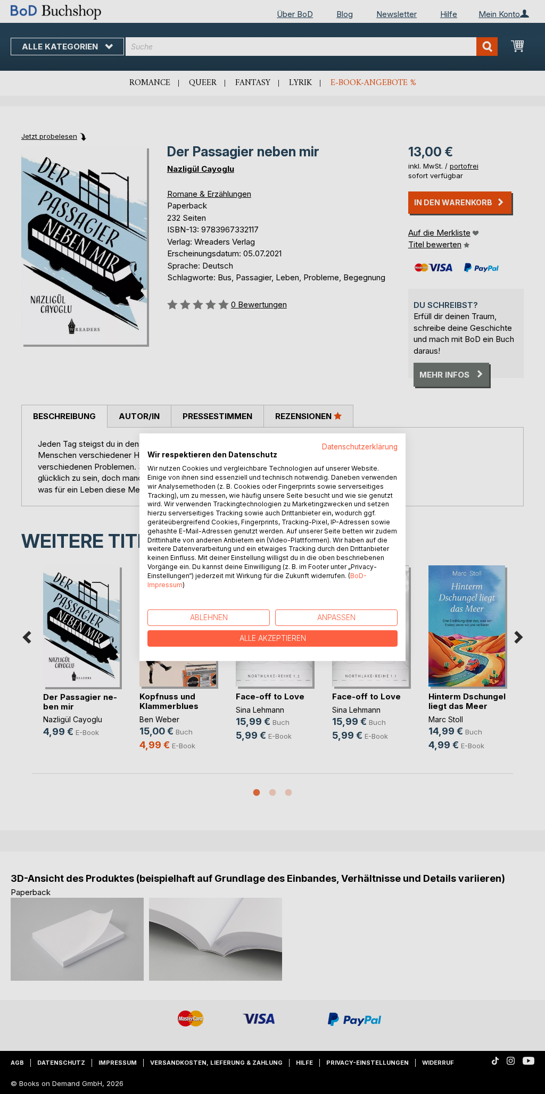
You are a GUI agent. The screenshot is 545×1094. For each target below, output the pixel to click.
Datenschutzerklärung (360, 446)
